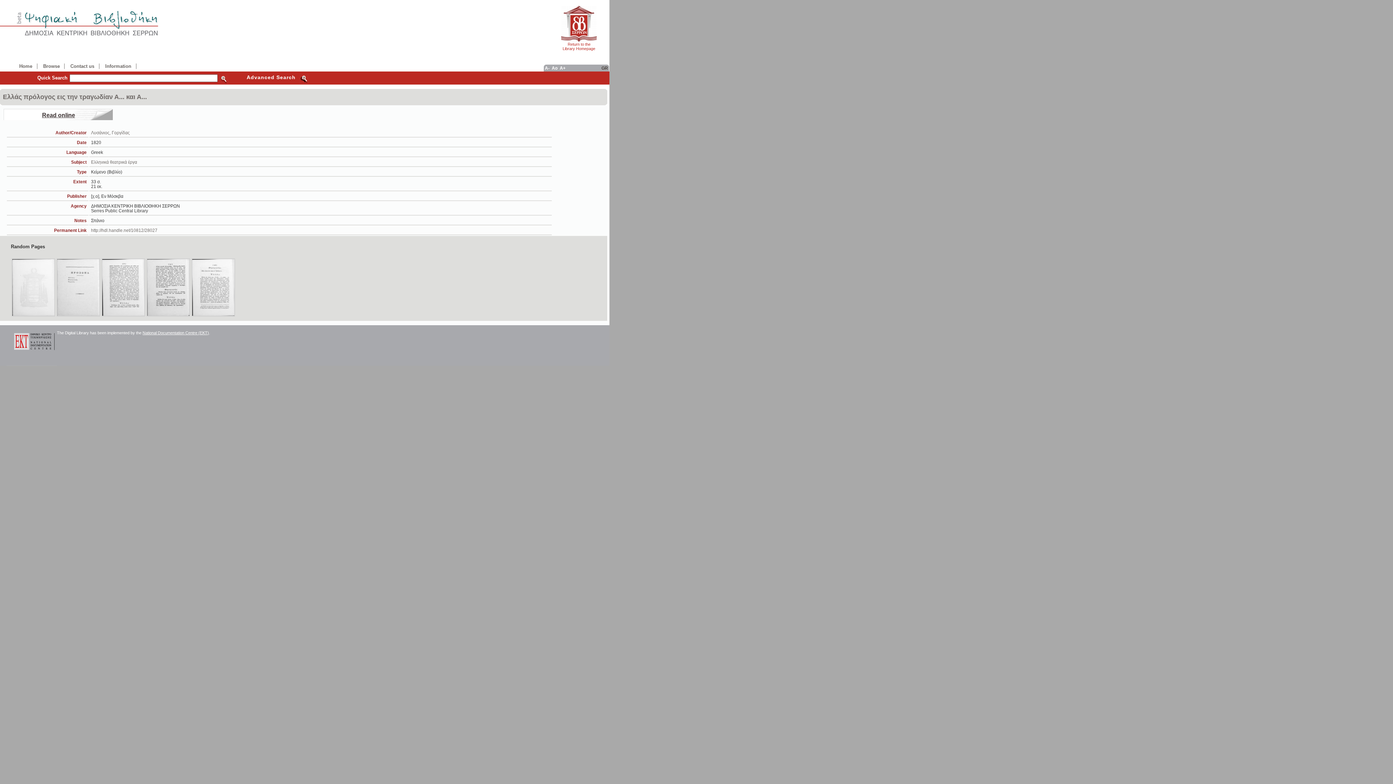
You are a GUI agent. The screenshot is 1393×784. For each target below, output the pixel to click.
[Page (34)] (168, 287)
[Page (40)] (213, 287)
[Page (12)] (78, 287)
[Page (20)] (123, 287)
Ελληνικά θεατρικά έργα (114, 162)
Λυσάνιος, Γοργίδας (110, 132)
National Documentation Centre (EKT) (176, 333)
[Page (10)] (33, 287)
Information (118, 66)
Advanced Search (271, 77)
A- (547, 68)
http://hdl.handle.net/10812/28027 (124, 230)
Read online (58, 115)
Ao (555, 68)
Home (25, 66)
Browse (51, 66)
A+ (563, 68)
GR (604, 68)
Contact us (82, 66)
